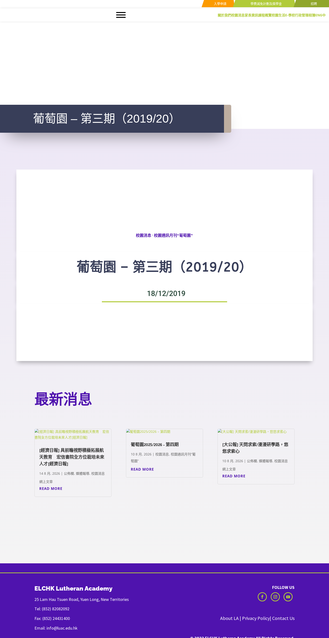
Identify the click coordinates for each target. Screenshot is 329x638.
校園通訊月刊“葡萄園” (173, 236)
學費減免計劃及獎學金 (266, 3)
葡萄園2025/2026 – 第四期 (155, 445)
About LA (229, 618)
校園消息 (143, 236)
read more (50, 488)
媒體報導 (82, 473)
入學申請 (219, 3)
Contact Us (283, 618)
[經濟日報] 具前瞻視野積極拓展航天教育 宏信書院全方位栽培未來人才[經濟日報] (71, 458)
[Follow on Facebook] (262, 596)
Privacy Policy (256, 618)
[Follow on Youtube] (288, 596)
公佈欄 (69, 473)
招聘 (313, 3)
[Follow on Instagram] (275, 596)
